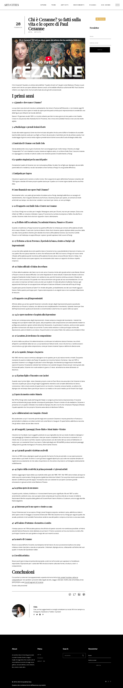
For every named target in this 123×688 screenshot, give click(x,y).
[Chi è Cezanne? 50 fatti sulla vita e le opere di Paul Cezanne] (18, 610)
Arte (30, 32)
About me (41, 661)
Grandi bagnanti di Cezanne (33, 582)
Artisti (37, 32)
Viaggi (40, 657)
